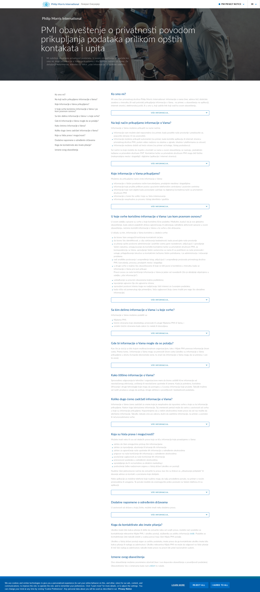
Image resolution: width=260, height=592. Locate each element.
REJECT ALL (199, 585)
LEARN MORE (178, 585)
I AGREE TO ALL (220, 585)
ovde (192, 533)
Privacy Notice (125, 589)
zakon (152, 566)
